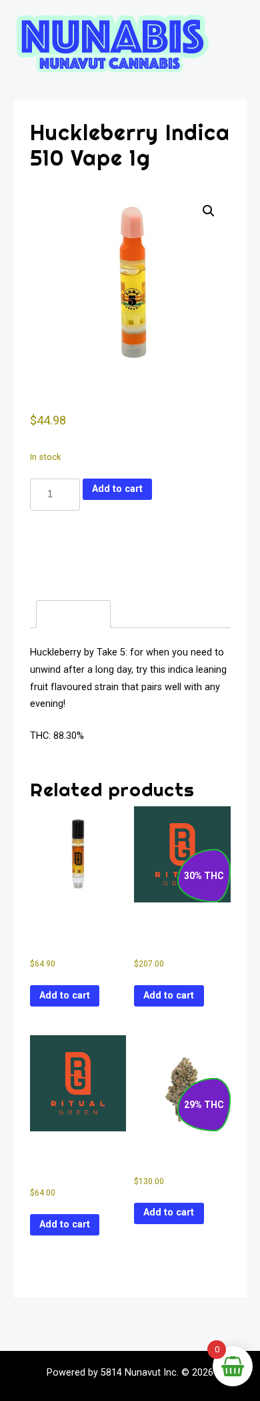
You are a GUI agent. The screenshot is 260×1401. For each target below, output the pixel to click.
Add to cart (117, 489)
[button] (209, 211)
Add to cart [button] (64, 995)
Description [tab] (73, 613)
